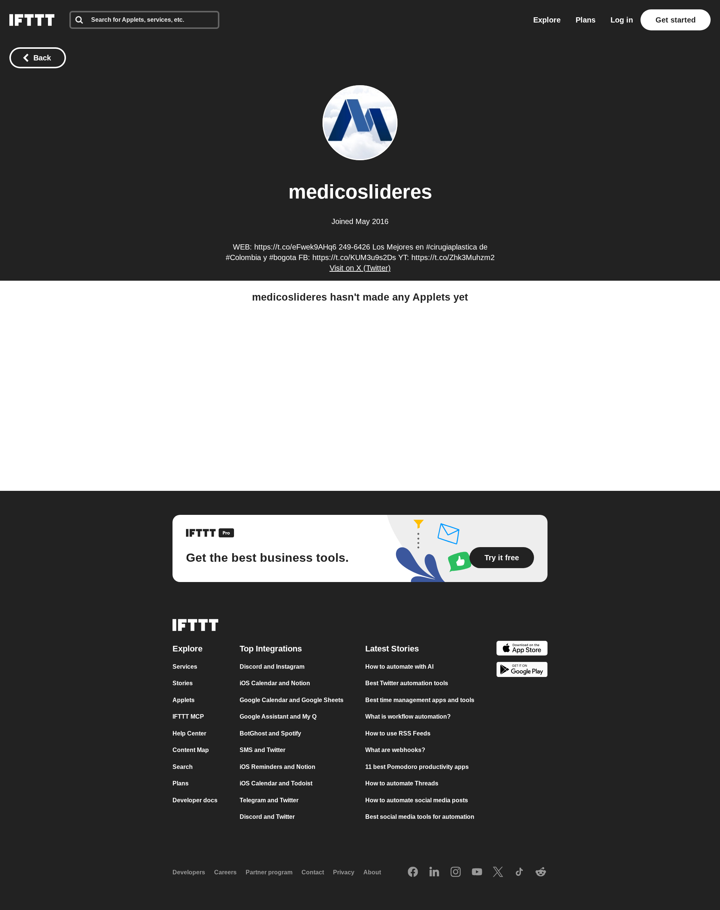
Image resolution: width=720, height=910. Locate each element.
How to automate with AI (399, 666)
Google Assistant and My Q (278, 716)
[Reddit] (541, 872)
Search (182, 767)
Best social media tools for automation (419, 817)
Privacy (343, 872)
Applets (183, 700)
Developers (188, 872)
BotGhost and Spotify (270, 733)
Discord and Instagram (272, 666)
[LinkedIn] (434, 872)
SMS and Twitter (262, 750)
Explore (547, 20)
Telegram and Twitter (269, 800)
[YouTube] (477, 872)
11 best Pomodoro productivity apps (417, 767)
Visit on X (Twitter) (360, 268)
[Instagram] (455, 872)
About (372, 872)
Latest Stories (392, 648)
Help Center (189, 733)
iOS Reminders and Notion (277, 767)
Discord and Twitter (267, 817)
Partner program (269, 872)
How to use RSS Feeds (397, 733)
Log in (621, 20)
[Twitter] (498, 872)
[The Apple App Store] (522, 649)
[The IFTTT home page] (31, 20)
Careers (225, 872)
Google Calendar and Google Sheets (292, 700)
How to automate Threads (401, 783)
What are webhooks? (395, 750)
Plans (586, 20)
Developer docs (195, 800)
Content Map (190, 750)
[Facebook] (413, 872)
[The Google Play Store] (522, 671)
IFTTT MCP (188, 716)
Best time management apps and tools (419, 700)
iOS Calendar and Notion (275, 683)
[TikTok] (519, 872)
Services (184, 666)
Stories (182, 683)
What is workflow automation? (408, 716)
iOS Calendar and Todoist (276, 783)
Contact (313, 872)
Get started (676, 20)
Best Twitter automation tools (406, 683)
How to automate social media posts (416, 800)
